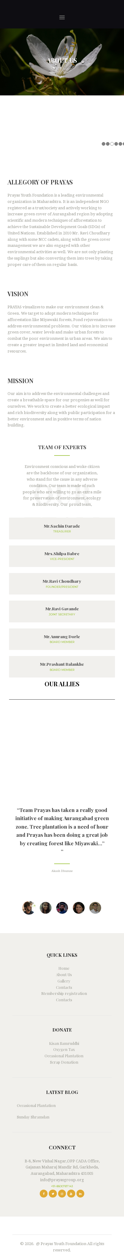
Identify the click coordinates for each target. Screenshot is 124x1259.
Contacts (64, 987)
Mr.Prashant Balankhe (62, 664)
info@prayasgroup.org (62, 1180)
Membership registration (64, 993)
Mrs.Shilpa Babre (62, 553)
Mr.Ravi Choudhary (62, 581)
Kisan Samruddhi (64, 1043)
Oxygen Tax (64, 1049)
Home (64, 968)
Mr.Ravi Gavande (62, 608)
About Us (64, 974)
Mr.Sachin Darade (62, 525)
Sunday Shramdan (33, 1116)
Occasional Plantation (64, 1055)
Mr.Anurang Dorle (62, 636)
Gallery (63, 980)
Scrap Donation (64, 1062)
